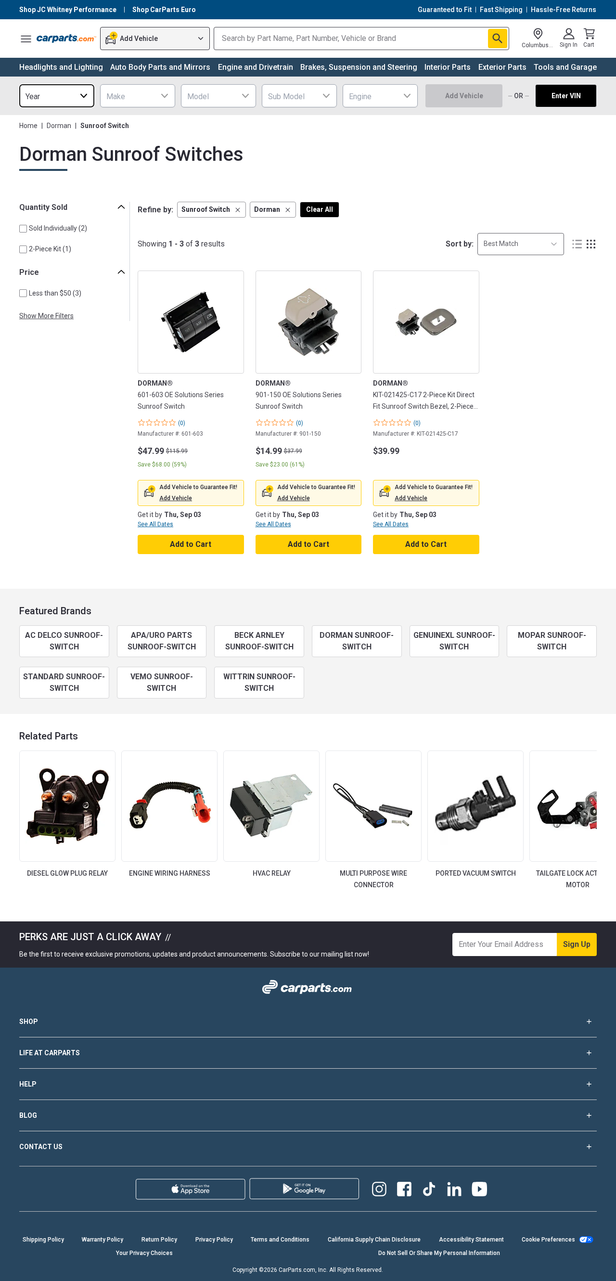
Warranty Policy (102, 1239)
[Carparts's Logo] (66, 38)
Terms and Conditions (280, 1239)
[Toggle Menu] (26, 38)
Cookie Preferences (548, 1239)
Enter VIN (566, 96)
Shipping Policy (43, 1239)
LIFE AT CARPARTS (49, 1053)
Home (28, 125)
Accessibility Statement (471, 1239)
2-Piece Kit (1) (50, 249)
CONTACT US (41, 1147)
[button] (211, 210)
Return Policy (159, 1239)
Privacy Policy (214, 1239)
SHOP (28, 1021)
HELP (28, 1084)
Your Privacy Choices (144, 1253)
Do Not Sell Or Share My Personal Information (439, 1253)
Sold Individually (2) (58, 228)
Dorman (59, 125)
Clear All (319, 209)
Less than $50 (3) (55, 293)
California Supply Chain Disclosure (374, 1239)
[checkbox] (23, 229)
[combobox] (56, 95)
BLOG (28, 1115)
